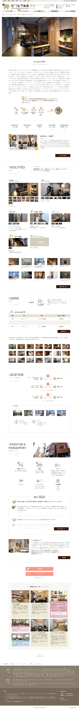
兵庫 (34, 674)
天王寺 (27, 679)
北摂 (57, 679)
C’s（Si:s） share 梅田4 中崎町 (38, 633)
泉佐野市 (54, 683)
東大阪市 (18, 683)
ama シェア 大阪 (17, 642)
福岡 (21, 676)
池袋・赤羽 (21, 670)
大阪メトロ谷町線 (35, 385)
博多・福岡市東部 (36, 676)
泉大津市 (15, 684)
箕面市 (32, 683)
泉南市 (22, 684)
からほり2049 (30, 14)
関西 (21, 0)
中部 (17, 0)
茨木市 (43, 683)
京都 (31, 674)
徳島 (55, 674)
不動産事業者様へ (55, 11)
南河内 (72, 679)
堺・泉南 (68, 679)
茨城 (62, 669)
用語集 (69, 6)
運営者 (64, 557)
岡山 (53, 674)
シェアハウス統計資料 (70, 11)
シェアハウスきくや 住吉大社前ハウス (58, 633)
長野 (61, 673)
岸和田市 (62, 683)
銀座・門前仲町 (57, 670)
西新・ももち (57, 676)
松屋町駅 (23, 14)
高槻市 (35, 683)
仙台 (39, 669)
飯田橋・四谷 (44, 670)
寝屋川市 (50, 683)
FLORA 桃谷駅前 (16, 604)
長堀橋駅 (36, 397)
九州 (29, 0)
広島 (50, 674)
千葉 (54, 669)
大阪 (15, 14)
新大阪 (36, 679)
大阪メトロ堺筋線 (35, 396)
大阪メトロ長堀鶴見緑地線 (33, 377)
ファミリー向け (24, 11)
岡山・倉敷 (67, 674)
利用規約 (62, 698)
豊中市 (22, 683)
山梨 (19, 673)
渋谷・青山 (69, 669)
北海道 (4, 0)
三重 (25, 673)
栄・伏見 (36, 673)
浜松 (59, 673)
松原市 (70, 683)
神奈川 (51, 669)
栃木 (59, 669)
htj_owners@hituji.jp (69, 695)
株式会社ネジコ (37, 540)
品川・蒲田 (26, 670)
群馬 (65, 669)
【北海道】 (15, 669)
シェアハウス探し (9, 11)
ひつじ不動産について (39, 11)
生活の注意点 (60, 7)
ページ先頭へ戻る (40, 656)
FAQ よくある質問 (71, 4)
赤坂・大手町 (50, 670)
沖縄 (26, 676)
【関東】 (45, 669)
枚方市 (39, 683)
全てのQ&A (61, 528)
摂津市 (26, 684)
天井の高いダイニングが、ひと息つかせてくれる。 (58, 605)
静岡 (14, 673)
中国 (25, 0)
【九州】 (17, 676)
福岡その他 (63, 676)
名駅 (33, 673)
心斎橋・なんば (22, 679)
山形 (34, 669)
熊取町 (66, 683)
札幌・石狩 (23, 669)
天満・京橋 (41, 679)
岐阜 (17, 673)
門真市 (46, 683)
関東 (13, 0)
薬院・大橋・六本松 (50, 676)
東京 (48, 669)
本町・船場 (32, 679)
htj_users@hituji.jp (69, 693)
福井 (27, 673)
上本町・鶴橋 (46, 679)
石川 (22, 673)
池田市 (58, 683)
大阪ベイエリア (53, 679)
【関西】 (25, 674)
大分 (23, 676)
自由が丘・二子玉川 (71, 670)
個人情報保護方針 (17, 701)
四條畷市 (30, 684)
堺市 (29, 683)
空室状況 (64, 331)
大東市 (73, 683)
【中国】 (47, 674)
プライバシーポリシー (64, 699)
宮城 (31, 669)
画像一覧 (63, 286)
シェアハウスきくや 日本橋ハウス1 (39, 604)
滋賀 (39, 674)
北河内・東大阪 (62, 679)
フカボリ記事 (63, 155)
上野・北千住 (31, 670)
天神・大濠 (43, 676)
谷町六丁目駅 (35, 387)
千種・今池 (41, 673)
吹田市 (26, 683)
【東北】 (28, 669)
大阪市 (18, 14)
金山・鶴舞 (46, 673)
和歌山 (42, 674)
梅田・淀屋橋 (15, 679)
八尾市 (34, 684)
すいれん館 (16, 628)
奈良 (37, 674)
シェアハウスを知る (49, 5)
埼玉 (57, 669)
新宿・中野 (15, 670)
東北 (9, 0)
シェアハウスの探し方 (62, 4)
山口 (61, 674)
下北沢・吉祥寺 (38, 670)
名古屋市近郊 (51, 673)
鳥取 (58, 674)
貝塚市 (19, 684)
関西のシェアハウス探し (7, 14)
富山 (30, 673)
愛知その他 (68, 673)
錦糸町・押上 (63, 670)
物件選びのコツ (60, 6)
